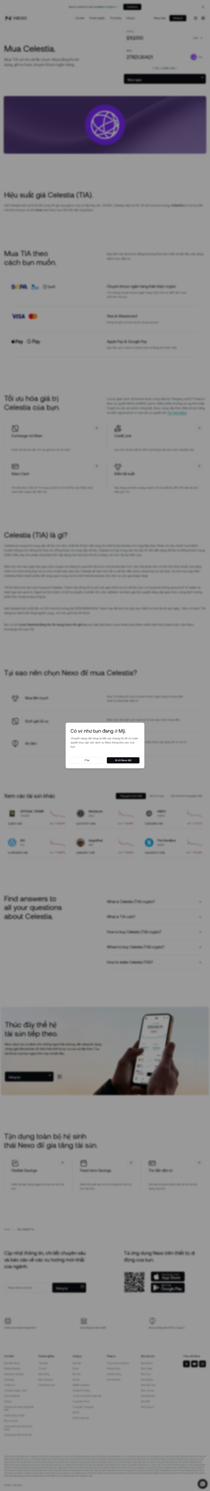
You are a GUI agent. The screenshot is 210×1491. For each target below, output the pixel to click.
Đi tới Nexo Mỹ (123, 760)
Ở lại (87, 760)
